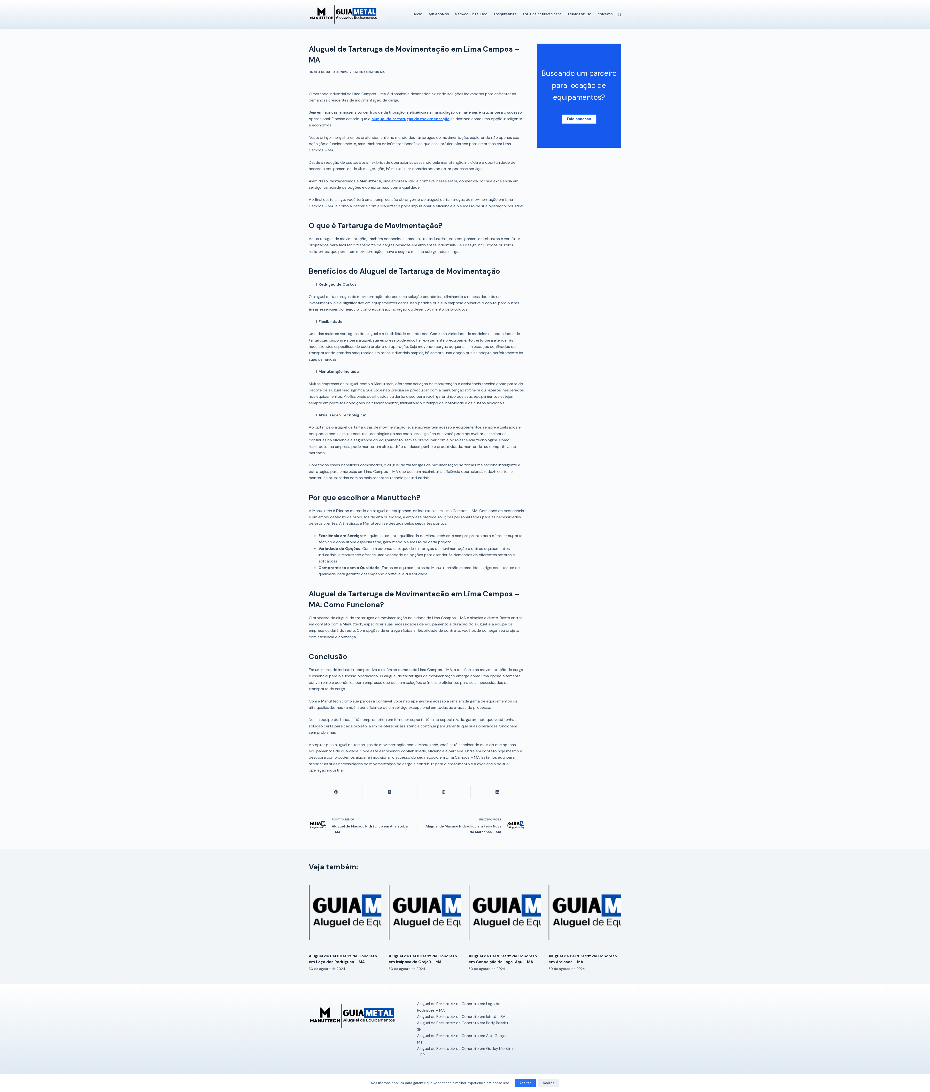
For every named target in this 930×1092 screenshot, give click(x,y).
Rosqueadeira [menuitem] (505, 14)
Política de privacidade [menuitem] (542, 14)
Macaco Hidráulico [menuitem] (471, 14)
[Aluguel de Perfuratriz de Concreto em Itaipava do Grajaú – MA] (425, 913)
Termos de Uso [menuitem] (579, 14)
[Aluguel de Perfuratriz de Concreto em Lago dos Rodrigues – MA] (345, 913)
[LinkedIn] (497, 792)
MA (382, 72)
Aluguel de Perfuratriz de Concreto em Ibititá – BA (461, 1016)
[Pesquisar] (619, 14)
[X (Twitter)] (390, 792)
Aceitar (525, 1083)
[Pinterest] (444, 792)
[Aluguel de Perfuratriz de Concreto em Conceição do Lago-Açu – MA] (505, 913)
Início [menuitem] (417, 14)
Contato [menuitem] (605, 14)
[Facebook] (336, 792)
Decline (548, 1083)
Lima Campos (369, 72)
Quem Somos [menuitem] (438, 14)
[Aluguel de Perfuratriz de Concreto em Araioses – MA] (585, 913)
